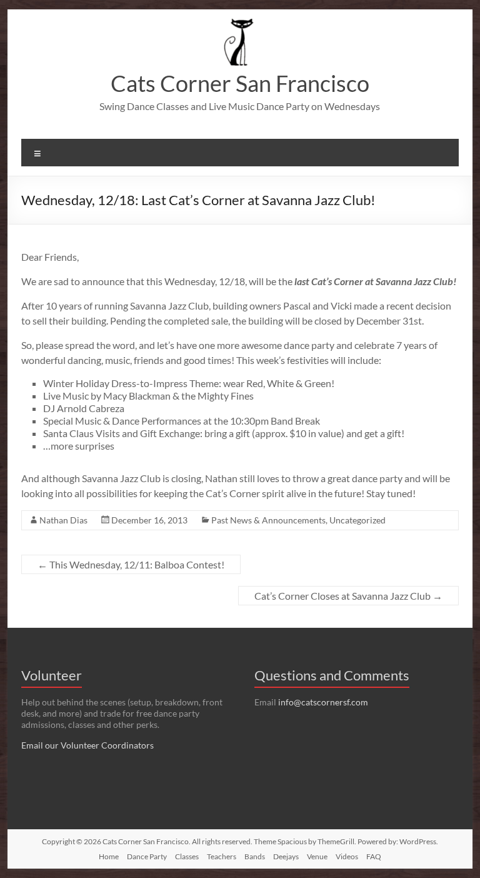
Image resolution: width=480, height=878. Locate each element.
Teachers (221, 856)
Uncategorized (357, 520)
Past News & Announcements (268, 520)
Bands (254, 856)
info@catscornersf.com (323, 702)
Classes (187, 856)
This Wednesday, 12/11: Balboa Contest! (131, 564)
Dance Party (147, 856)
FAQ (373, 856)
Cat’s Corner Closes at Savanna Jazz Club (348, 596)
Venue (317, 856)
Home (109, 856)
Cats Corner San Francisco (240, 83)
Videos (347, 856)
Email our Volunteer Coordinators (87, 745)
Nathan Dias (63, 520)
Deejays (286, 856)
